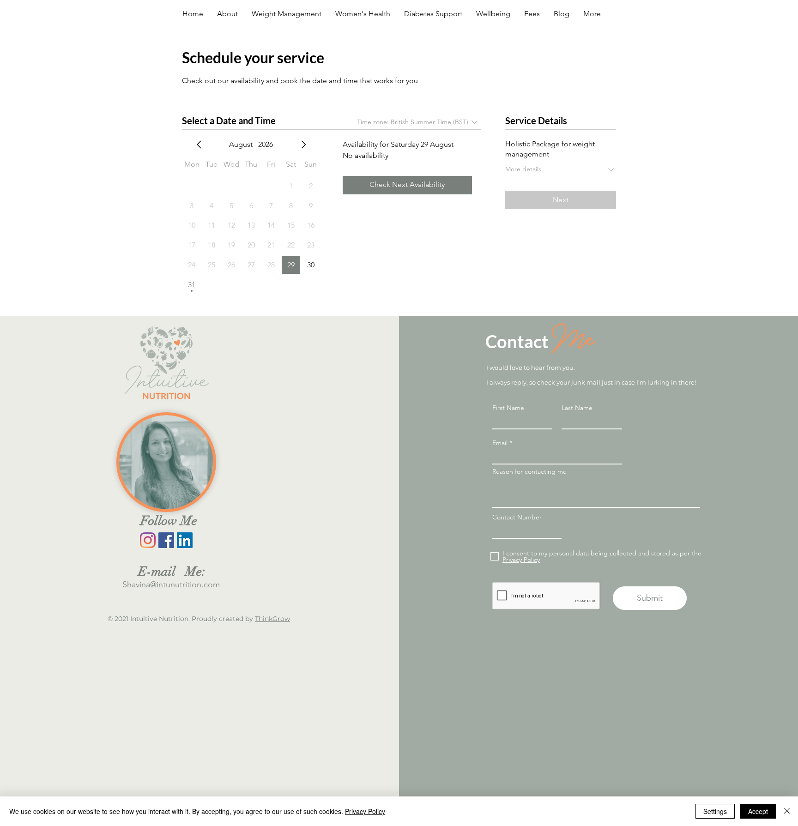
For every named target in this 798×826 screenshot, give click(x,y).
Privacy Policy (365, 811)
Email (500, 443)
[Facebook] (166, 540)
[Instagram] (148, 540)
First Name (508, 407)
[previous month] (199, 144)
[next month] (303, 144)
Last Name (577, 407)
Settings (715, 811)
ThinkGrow (272, 619)
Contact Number (517, 517)
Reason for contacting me (529, 471)
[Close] (786, 811)
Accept (758, 811)
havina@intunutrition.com (173, 584)
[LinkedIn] (185, 540)
